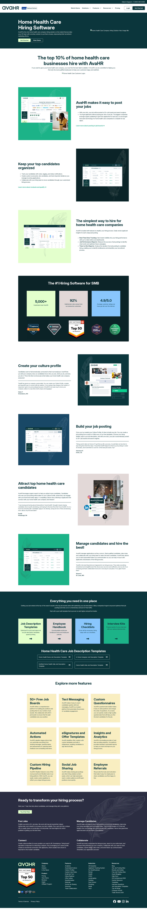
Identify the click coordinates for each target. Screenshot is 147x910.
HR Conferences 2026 (119, 878)
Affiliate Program (47, 884)
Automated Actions (71, 868)
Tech (90, 888)
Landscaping (92, 878)
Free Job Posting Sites (119, 872)
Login (128, 8)
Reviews (44, 880)
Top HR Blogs (116, 888)
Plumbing (91, 884)
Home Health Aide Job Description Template (89, 665)
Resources (107, 8)
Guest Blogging (116, 874)
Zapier (43, 882)
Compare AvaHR (117, 890)
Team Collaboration (71, 888)
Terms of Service (23, 901)
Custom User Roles (71, 872)
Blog (113, 866)
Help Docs (115, 876)
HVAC (90, 876)
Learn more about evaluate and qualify (31, 187)
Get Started (139, 8)
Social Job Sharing (70, 884)
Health (90, 874)
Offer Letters (69, 878)
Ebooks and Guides (118, 870)
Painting (90, 880)
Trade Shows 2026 (118, 892)
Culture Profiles (69, 870)
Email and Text (69, 874)
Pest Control (92, 882)
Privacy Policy (35, 901)
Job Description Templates (120, 886)
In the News (45, 870)
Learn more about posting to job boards (89, 126)
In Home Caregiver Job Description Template (89, 657)
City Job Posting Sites (118, 868)
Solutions (85, 8)
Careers (44, 868)
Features (96, 8)
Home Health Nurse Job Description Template (53, 657)
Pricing (117, 8)
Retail (90, 886)
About (43, 866)
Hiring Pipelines (69, 876)
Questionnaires (69, 880)
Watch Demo (75, 8)
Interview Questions (118, 884)
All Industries (92, 866)
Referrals (68, 882)
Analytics (68, 866)
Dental (90, 872)
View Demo (45, 878)
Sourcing (68, 886)
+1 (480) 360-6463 (138, 2)
